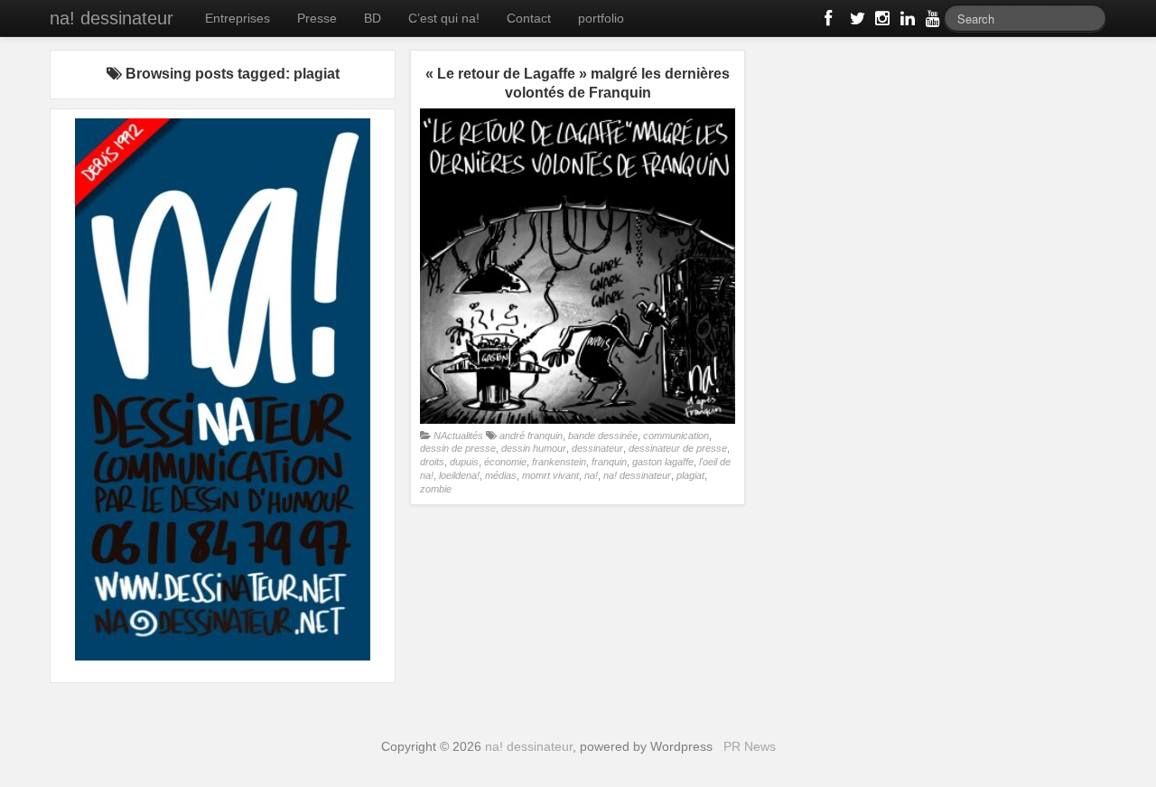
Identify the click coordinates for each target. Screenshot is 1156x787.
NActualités (458, 435)
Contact (529, 18)
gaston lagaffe (663, 461)
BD (372, 18)
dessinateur (597, 448)
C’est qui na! (444, 18)
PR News (749, 746)
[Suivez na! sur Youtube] (931, 21)
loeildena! (459, 475)
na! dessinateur (111, 18)
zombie (436, 488)
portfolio (601, 18)
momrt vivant (550, 475)
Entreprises (237, 18)
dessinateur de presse (678, 448)
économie (505, 461)
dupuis (464, 461)
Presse (317, 18)
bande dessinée (603, 435)
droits (432, 461)
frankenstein (559, 461)
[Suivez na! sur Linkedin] (905, 21)
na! (591, 475)
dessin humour (533, 448)
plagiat (690, 475)
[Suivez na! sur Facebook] (830, 21)
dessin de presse (458, 448)
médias (501, 475)
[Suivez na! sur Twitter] (855, 21)
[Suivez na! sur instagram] (880, 21)
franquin (609, 461)
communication (676, 435)
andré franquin (531, 435)
